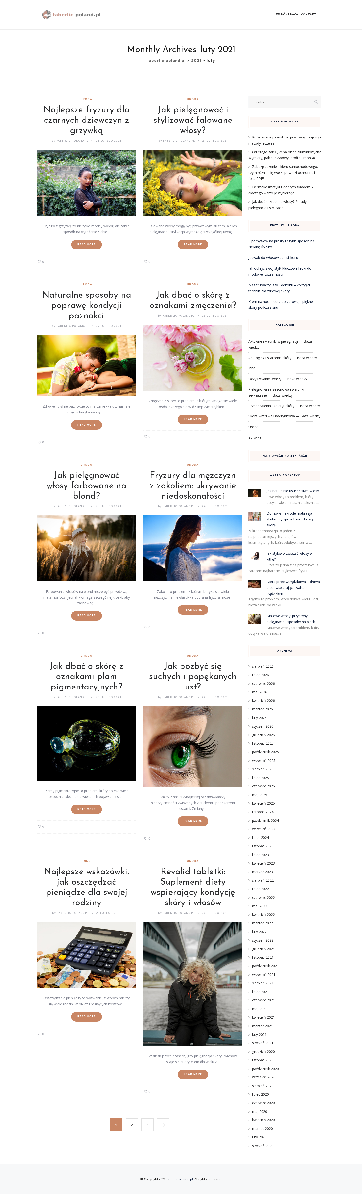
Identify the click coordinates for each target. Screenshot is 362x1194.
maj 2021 (259, 1008)
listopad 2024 (263, 812)
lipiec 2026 (260, 675)
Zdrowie (255, 437)
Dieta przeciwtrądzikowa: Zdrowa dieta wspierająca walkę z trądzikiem (293, 587)
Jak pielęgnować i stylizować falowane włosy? (192, 120)
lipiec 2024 (260, 837)
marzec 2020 (262, 1128)
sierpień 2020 (263, 1085)
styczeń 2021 (262, 1043)
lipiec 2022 (260, 889)
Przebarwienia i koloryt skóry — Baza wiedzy (284, 405)
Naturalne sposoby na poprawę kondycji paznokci (86, 306)
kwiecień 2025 (263, 803)
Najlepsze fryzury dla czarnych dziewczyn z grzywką (86, 120)
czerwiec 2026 (263, 683)
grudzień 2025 (263, 735)
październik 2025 (265, 752)
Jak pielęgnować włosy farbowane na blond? (86, 486)
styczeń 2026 (262, 726)
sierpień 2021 (263, 983)
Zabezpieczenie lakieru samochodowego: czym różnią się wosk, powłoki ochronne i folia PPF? (283, 172)
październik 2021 (265, 966)
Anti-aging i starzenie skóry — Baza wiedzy (282, 357)
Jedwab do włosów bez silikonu (273, 257)
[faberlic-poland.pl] (71, 15)
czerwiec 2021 (263, 1000)
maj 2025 (259, 794)
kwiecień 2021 (263, 1017)
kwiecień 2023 (263, 863)
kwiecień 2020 (263, 1119)
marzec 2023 (262, 871)
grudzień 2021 (263, 949)
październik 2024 (265, 820)
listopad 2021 (263, 957)
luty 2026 (259, 717)
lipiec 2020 (260, 1094)
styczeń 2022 (262, 940)
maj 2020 (259, 1111)
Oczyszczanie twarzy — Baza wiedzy (277, 378)
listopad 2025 (263, 743)
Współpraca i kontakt (296, 15)
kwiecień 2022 (263, 914)
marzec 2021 (262, 1026)
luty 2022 (259, 931)
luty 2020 (259, 1137)
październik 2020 (265, 1068)
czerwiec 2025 (263, 786)
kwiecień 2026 (263, 700)
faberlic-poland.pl (179, 1179)
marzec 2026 (262, 709)
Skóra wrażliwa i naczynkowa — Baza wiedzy (284, 416)
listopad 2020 (263, 1060)
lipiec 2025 (260, 777)
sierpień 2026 (263, 666)
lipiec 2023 (260, 854)
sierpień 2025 (263, 769)
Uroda (86, 99)
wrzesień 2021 (263, 974)
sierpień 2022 (263, 880)
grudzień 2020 (263, 1051)
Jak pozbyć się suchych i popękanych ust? (193, 677)
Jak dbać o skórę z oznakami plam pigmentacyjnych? (86, 677)
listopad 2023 (263, 846)
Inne (86, 861)
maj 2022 (259, 906)
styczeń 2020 (262, 1145)
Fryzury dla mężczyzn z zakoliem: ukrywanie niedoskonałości (193, 486)
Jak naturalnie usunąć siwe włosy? (293, 491)
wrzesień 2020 (263, 1077)
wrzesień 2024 (263, 829)
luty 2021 (259, 1034)
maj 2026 (259, 692)
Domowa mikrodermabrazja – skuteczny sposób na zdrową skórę (291, 519)
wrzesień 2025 (263, 760)
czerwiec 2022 (263, 897)
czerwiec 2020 (263, 1103)
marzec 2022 (262, 923)
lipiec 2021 (260, 991)
